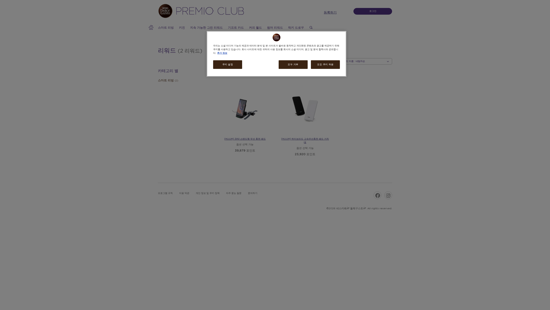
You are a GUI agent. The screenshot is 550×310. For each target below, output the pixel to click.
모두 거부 (293, 64)
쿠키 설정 (227, 64)
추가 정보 (222, 53)
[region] (276, 54)
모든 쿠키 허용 (325, 64)
